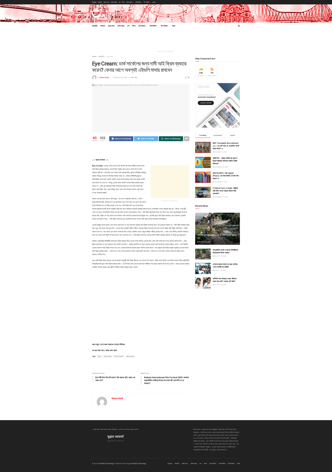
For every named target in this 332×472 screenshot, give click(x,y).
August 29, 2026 (204, 242)
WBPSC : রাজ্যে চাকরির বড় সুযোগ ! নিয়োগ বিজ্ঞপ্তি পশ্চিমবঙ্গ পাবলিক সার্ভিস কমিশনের (225, 161)
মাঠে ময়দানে (129, 2)
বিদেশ (123, 2)
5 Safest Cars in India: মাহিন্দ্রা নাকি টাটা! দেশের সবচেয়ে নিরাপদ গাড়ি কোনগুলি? (225, 191)
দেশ (119, 2)
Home (94, 2)
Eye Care (107, 356)
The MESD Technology (106, 463)
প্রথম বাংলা (106, 2)
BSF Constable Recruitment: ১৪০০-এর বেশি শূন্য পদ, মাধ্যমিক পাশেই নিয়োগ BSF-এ (226, 146)
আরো (153, 2)
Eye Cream (118, 356)
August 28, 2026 (220, 270)
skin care (130, 356)
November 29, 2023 (120, 77)
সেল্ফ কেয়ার (109, 56)
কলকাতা (100, 2)
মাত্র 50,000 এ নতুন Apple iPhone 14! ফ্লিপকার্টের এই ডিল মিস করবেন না (226, 176)
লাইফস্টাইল (138, 2)
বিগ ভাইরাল (147, 2)
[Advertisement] (193, 13)
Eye (99, 356)
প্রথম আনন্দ (114, 2)
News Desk (104, 77)
